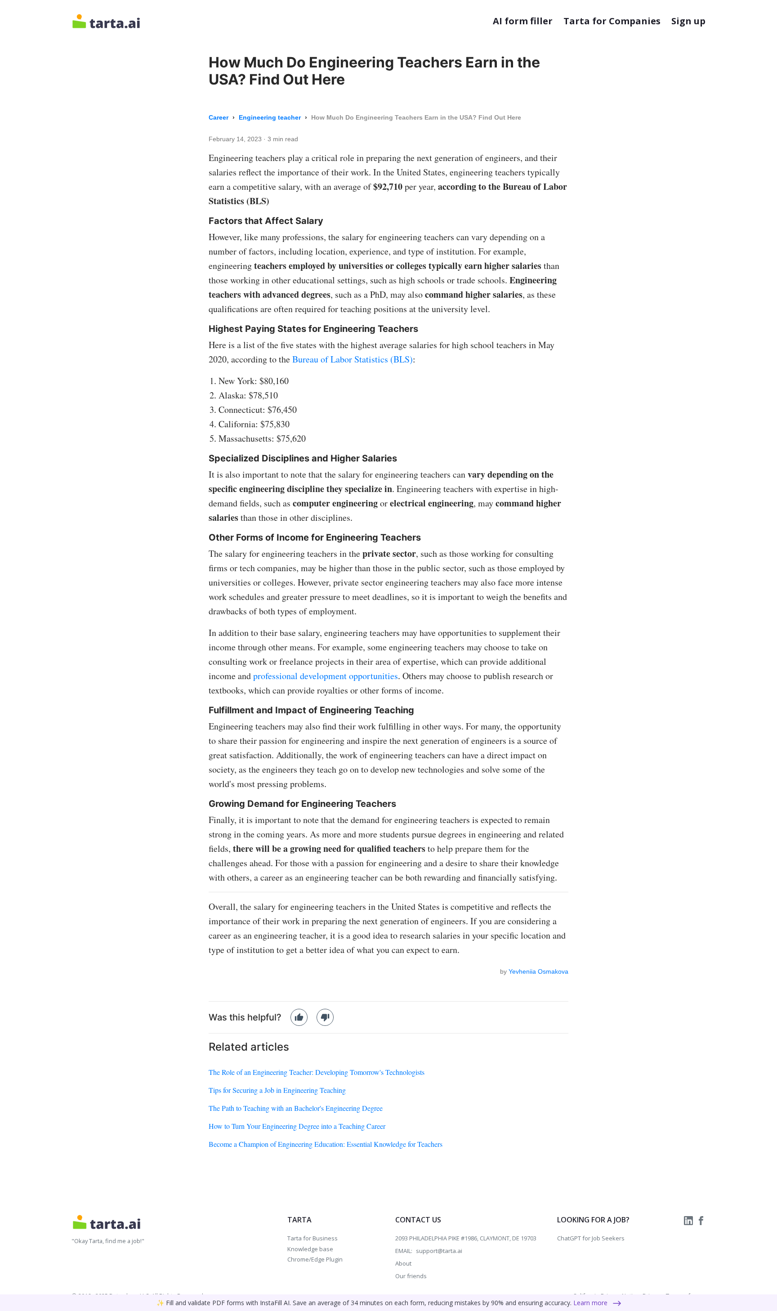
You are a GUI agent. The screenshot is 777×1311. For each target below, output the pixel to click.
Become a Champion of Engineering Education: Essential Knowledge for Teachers (325, 1144)
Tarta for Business (312, 1238)
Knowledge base (310, 1249)
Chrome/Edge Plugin (315, 1259)
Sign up (688, 21)
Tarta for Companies (612, 21)
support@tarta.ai (439, 1251)
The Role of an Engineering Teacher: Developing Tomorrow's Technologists (316, 1072)
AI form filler (523, 21)
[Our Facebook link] (701, 1220)
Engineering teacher (271, 117)
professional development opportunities (325, 676)
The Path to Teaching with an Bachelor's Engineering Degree (296, 1108)
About (403, 1263)
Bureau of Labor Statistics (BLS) (352, 359)
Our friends (411, 1276)
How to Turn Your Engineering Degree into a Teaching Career (297, 1126)
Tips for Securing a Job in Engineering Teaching (277, 1090)
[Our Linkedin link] (689, 1220)
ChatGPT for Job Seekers (591, 1238)
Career (219, 117)
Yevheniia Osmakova (538, 971)
